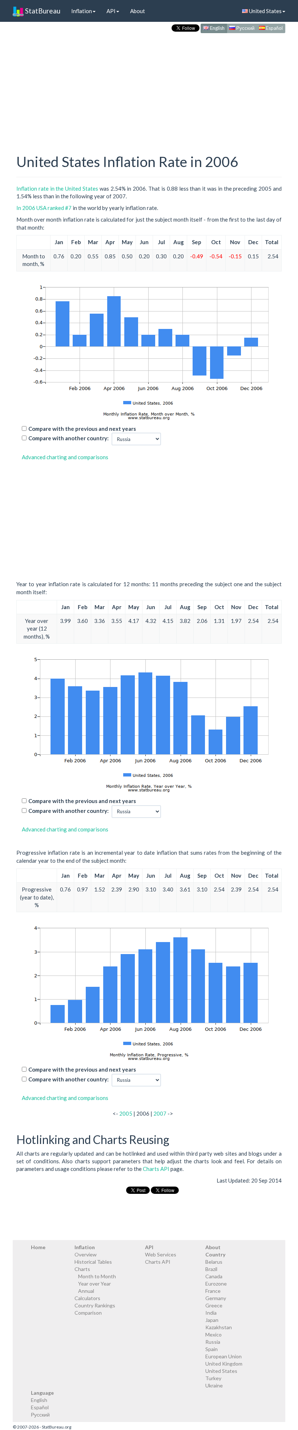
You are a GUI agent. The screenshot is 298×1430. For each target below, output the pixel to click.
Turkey (213, 1378)
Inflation (81, 11)
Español (274, 28)
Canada (213, 1276)
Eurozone (216, 1283)
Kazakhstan (218, 1327)
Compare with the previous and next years (82, 428)
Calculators (87, 1298)
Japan (211, 1320)
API (111, 11)
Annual (86, 1291)
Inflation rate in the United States (57, 188)
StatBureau (42, 11)
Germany (215, 1298)
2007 (159, 1113)
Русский (244, 28)
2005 (125, 1113)
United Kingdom (223, 1364)
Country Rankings (94, 1305)
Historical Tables (93, 1262)
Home (38, 1247)
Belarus (213, 1262)
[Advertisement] (149, 86)
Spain (211, 1349)
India (211, 1313)
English (217, 28)
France (213, 1291)
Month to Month (97, 1276)
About (137, 11)
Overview (85, 1254)
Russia (212, 1342)
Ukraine (214, 1385)
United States (265, 11)
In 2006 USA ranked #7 (44, 207)
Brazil (211, 1269)
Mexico (213, 1334)
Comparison (88, 1313)
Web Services (160, 1254)
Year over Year (94, 1283)
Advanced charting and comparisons (65, 457)
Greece (213, 1305)
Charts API (156, 1168)
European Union (223, 1356)
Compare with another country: (68, 438)
